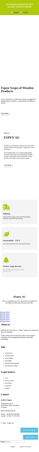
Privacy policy (9, 381)
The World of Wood (11, 366)
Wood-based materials (12, 363)
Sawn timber (9, 358)
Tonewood (8, 353)
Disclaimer (8, 383)
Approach (8, 386)
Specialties (8, 361)
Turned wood (9, 356)
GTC (6, 378)
